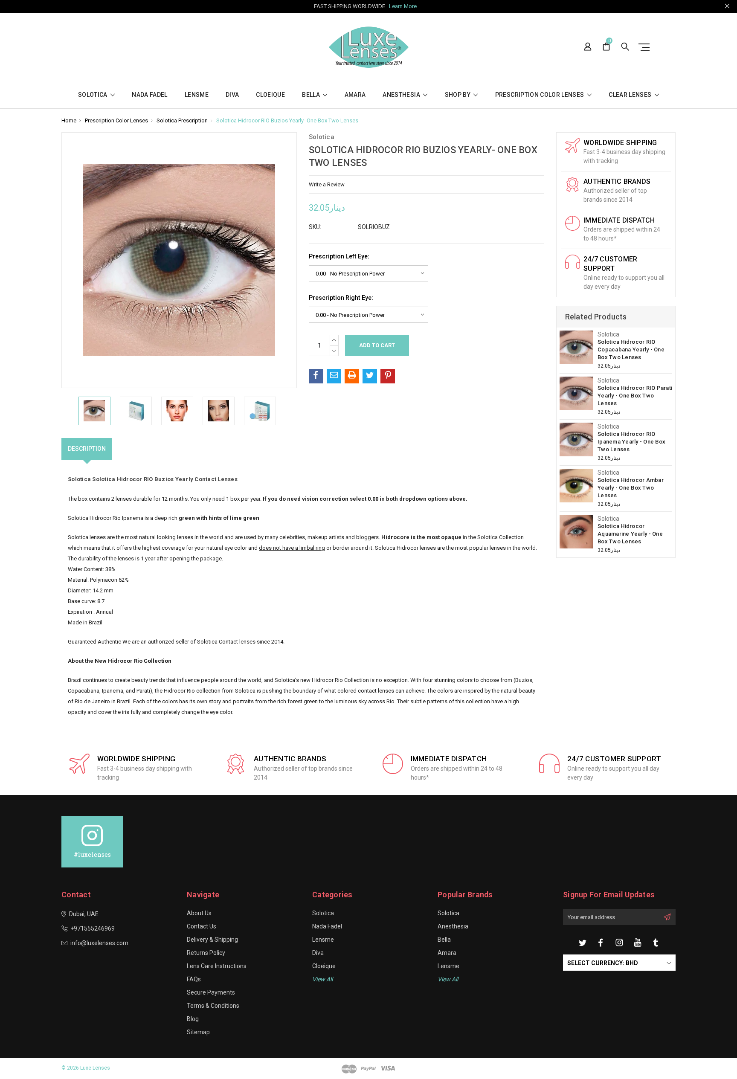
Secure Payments (211, 992)
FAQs (194, 979)
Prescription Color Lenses (540, 95)
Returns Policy (206, 952)
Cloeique (270, 95)
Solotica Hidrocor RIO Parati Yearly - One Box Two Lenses (635, 395)
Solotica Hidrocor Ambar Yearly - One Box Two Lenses (631, 488)
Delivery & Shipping (212, 939)
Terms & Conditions (213, 1005)
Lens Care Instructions (217, 966)
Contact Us (201, 926)
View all (322, 979)
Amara (355, 95)
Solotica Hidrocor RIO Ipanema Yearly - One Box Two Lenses (631, 441)
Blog (193, 1018)
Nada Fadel (150, 95)
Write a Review (327, 184)
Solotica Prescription (182, 120)
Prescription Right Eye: (341, 297)
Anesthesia (402, 95)
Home (68, 120)
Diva (232, 95)
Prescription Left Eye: (339, 256)
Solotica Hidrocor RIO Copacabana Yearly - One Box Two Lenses (631, 349)
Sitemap (198, 1032)
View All (448, 979)
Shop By (458, 95)
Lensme (197, 95)
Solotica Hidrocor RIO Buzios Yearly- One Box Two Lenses (287, 120)
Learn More (403, 6)
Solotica (93, 95)
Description (87, 448)
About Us (199, 913)
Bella (311, 95)
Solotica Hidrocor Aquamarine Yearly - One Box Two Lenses (630, 534)
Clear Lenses (631, 95)
